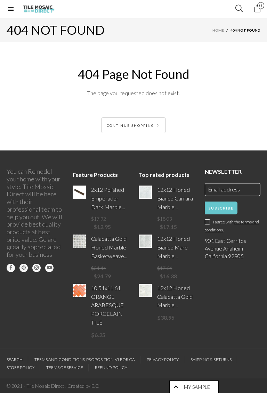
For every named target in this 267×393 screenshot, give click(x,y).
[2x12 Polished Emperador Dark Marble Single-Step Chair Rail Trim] (79, 192)
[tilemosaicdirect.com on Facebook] (11, 268)
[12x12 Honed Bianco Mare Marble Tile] (145, 241)
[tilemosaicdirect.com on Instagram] (36, 268)
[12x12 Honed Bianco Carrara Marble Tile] (145, 192)
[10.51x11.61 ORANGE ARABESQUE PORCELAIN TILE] (79, 290)
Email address (224, 189)
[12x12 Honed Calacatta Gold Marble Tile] (145, 290)
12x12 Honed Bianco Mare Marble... (173, 247)
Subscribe (221, 208)
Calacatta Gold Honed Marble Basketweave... (109, 247)
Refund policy (111, 367)
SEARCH (15, 359)
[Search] (239, 8)
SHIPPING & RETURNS (211, 359)
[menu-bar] (12, 9)
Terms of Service (64, 367)
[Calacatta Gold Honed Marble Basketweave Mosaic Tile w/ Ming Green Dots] (79, 241)
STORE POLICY (20, 367)
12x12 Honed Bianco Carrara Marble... (175, 198)
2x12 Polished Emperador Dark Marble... (108, 198)
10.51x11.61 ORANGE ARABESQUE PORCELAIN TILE (107, 305)
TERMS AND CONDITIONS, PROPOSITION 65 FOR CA (84, 359)
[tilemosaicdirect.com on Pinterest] (23, 268)
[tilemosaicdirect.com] (39, 9)
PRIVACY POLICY (163, 359)
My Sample (197, 387)
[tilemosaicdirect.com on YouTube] (49, 268)
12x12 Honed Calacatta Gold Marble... (175, 297)
